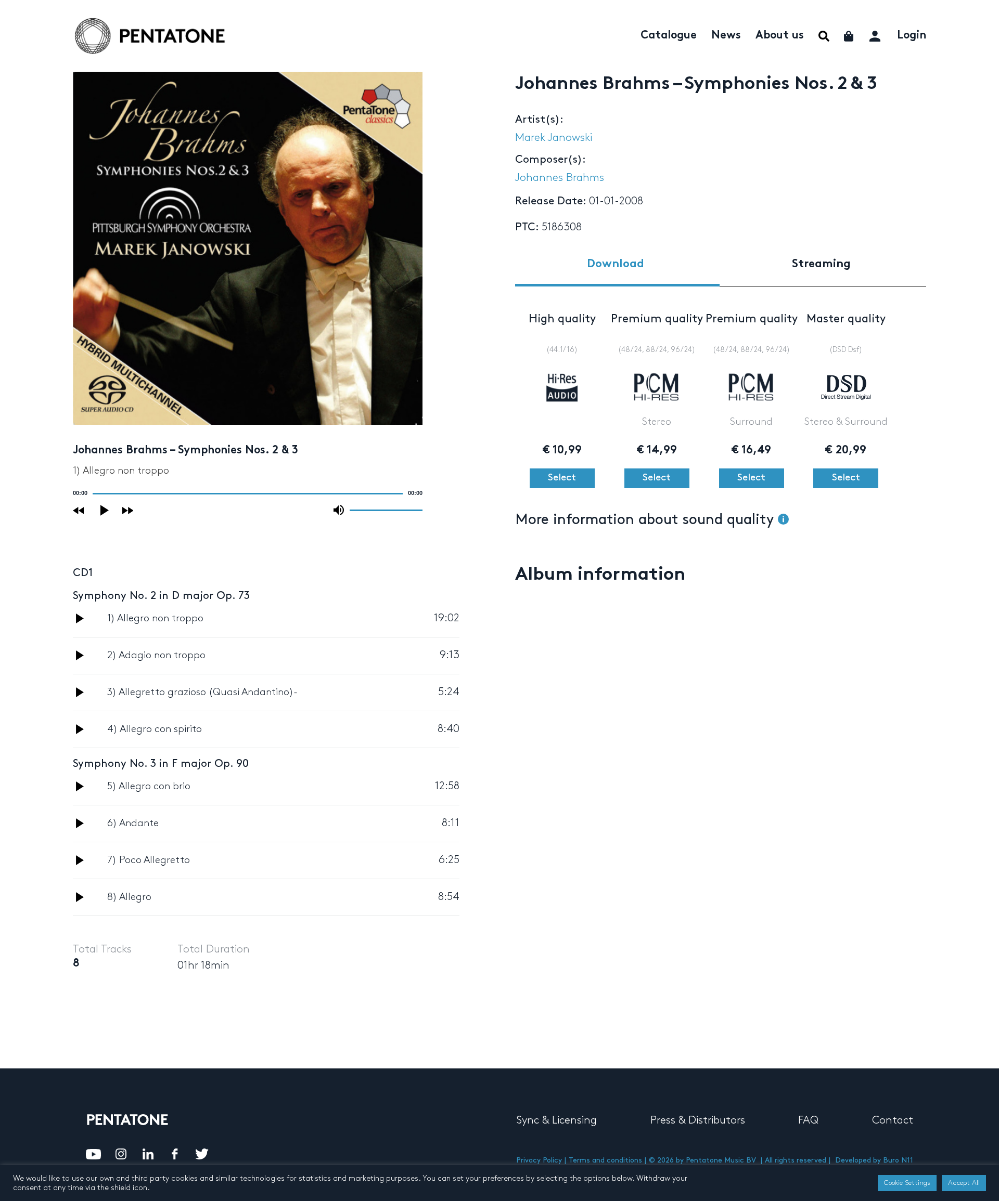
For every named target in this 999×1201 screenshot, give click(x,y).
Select (562, 477)
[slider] (386, 509)
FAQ (808, 1120)
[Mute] (339, 510)
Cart (849, 36)
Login (911, 36)
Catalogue (669, 36)
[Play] (105, 510)
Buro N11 (898, 1160)
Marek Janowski (553, 138)
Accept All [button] (964, 1183)
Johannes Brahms (559, 178)
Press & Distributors (697, 1120)
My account (875, 34)
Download (615, 264)
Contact (892, 1120)
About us (779, 36)
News (726, 36)
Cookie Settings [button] (907, 1183)
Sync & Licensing (556, 1120)
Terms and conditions (605, 1160)
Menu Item (823, 36)
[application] (247, 493)
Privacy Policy (539, 1160)
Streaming (821, 264)
